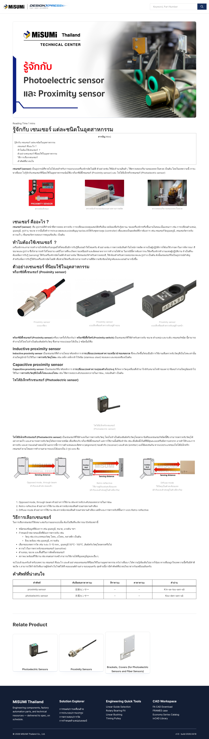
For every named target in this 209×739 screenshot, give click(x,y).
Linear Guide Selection (118, 706)
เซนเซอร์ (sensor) (22, 168)
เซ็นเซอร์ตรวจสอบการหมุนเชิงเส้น (39, 234)
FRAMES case (160, 710)
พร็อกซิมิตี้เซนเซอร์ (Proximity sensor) (92, 172)
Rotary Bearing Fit (115, 710)
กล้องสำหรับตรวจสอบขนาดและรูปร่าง (129, 255)
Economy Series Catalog (166, 714)
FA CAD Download (162, 706)
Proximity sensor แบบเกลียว (42, 324)
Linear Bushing (114, 714)
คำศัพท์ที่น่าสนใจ (26, 161)
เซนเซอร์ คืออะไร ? (27, 146)
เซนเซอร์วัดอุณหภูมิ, (165, 230)
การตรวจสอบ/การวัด (69, 716)
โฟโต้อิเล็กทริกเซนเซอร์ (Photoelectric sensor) (141, 172)
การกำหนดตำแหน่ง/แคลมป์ (73, 720)
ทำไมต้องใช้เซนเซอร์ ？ (29, 150)
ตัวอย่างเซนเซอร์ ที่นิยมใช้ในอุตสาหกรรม (37, 153)
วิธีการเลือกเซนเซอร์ (28, 157)
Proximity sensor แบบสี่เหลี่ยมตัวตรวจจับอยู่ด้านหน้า (167, 324)
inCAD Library (160, 718)
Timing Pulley (113, 718)
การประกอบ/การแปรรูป (71, 712)
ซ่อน (108, 137)
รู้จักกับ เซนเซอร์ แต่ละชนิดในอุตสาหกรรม (34, 142)
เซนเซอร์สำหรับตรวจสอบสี (92, 255)
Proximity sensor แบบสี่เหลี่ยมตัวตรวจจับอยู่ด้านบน (104, 324)
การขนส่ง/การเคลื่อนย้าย (71, 709)
